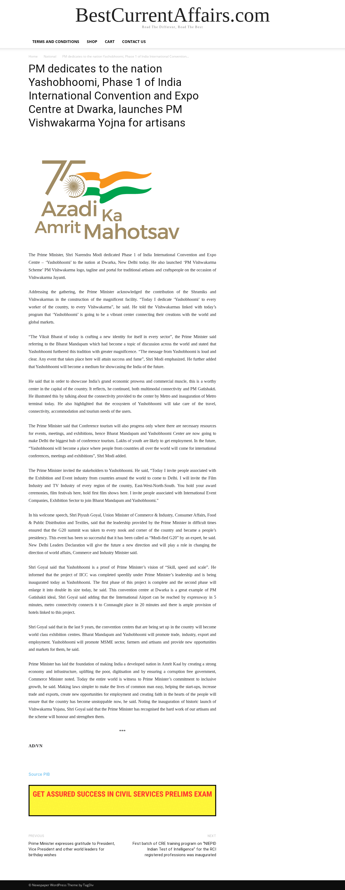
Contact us (134, 41)
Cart (110, 41)
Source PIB (39, 774)
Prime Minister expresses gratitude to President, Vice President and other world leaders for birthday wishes (72, 849)
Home (33, 56)
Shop (92, 41)
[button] (309, 42)
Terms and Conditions (55, 41)
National (50, 56)
